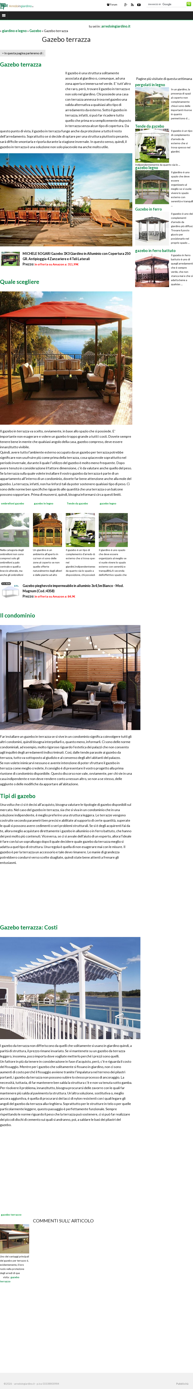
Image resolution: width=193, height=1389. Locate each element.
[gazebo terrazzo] (14, 1238)
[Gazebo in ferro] (153, 229)
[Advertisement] (44, 26)
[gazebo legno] (116, 530)
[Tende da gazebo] (83, 530)
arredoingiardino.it (115, 26)
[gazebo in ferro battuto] (153, 270)
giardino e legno (14, 31)
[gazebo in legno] (50, 530)
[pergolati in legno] (153, 104)
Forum (113, 4)
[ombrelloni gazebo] (17, 530)
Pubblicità (182, 1383)
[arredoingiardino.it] (17, 5)
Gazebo (35, 31)
